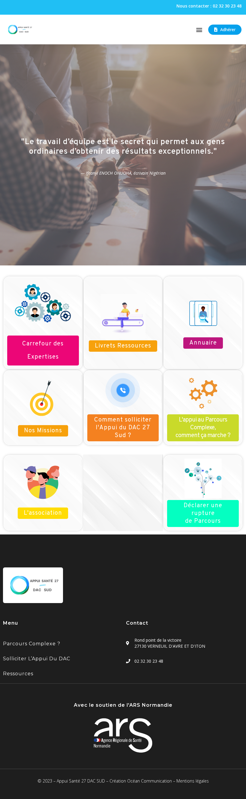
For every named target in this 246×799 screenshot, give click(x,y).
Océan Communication (149, 781)
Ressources (18, 673)
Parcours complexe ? (31, 644)
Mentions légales (192, 781)
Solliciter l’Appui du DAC (36, 658)
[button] (199, 29)
